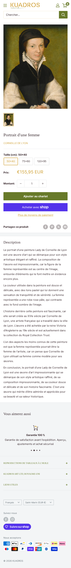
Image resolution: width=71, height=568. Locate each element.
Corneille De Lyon (15, 143)
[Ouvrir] (5, 5)
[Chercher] (63, 14)
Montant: (9, 183)
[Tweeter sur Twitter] (58, 226)
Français (9, 502)
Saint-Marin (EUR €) (35, 502)
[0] (65, 5)
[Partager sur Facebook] (45, 226)
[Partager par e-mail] (65, 226)
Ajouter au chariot (35, 196)
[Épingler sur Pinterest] (52, 226)
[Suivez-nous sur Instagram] (12, 519)
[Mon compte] (57, 5)
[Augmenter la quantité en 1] (42, 183)
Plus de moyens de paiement (35, 215)
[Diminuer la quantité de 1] (20, 183)
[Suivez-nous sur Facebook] (5, 519)
